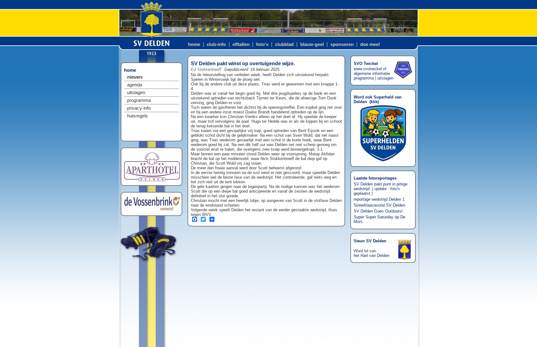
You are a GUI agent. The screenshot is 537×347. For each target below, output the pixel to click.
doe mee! (370, 44)
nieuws (135, 77)
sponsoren (342, 44)
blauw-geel (312, 44)
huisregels (137, 115)
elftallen (241, 44)
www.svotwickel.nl (370, 68)
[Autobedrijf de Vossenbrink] (152, 210)
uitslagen (136, 92)
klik (374, 101)
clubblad (284, 44)
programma (139, 100)
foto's (262, 44)
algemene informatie (372, 73)
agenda (134, 84)
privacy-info (139, 108)
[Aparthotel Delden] (152, 179)
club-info (216, 44)
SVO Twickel (366, 63)
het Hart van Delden (371, 255)
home (194, 44)
